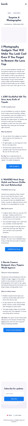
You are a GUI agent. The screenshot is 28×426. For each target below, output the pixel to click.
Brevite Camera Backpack (14, 330)
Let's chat (18, 415)
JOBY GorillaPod (14, 166)
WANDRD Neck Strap (14, 249)
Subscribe (14, 399)
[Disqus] (14, 358)
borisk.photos (8, 24)
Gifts (9, 13)
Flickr (10, 415)
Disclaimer (14, 421)
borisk (4, 4)
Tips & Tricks (17, 13)
